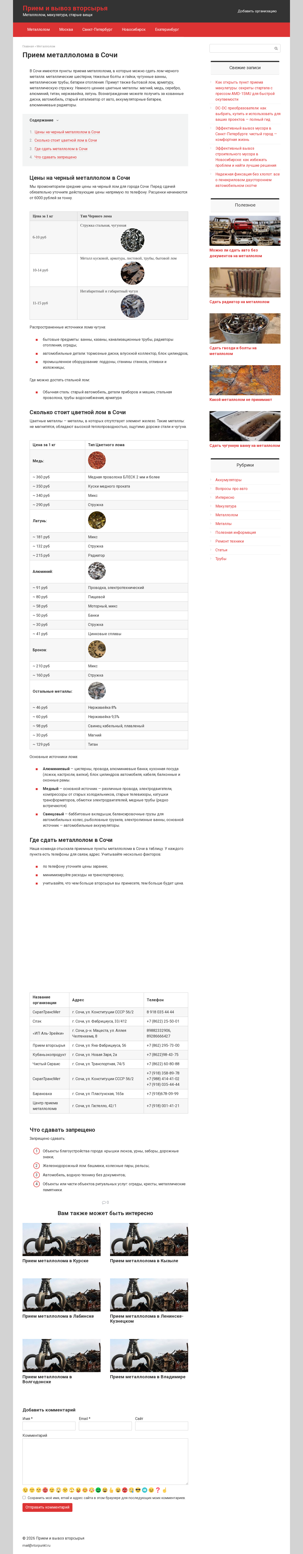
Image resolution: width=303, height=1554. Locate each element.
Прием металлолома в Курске (55, 1260)
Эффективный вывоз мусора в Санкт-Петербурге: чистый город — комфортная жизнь (246, 134)
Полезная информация (235, 532)
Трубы (221, 559)
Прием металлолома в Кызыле (144, 1260)
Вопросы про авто (231, 488)
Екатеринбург (167, 29)
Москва (66, 29)
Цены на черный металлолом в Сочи (67, 132)
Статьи (221, 550)
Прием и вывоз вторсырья (65, 8)
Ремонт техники (229, 541)
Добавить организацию (257, 11)
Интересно (224, 497)
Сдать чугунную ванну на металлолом (244, 445)
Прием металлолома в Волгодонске (47, 1379)
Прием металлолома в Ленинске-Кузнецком (146, 1318)
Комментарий (34, 1435)
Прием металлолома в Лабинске (58, 1316)
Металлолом (38, 29)
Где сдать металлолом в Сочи (61, 149)
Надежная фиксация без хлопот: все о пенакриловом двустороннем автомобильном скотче (247, 180)
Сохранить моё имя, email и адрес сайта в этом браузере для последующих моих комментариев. (107, 1498)
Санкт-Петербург (97, 29)
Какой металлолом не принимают (240, 399)
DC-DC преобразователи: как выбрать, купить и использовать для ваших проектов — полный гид (248, 114)
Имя (27, 1418)
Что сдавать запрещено (56, 157)
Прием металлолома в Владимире (148, 1376)
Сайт (139, 1418)
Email (84, 1418)
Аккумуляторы (228, 480)
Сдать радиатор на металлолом (239, 302)
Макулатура (225, 506)
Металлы (223, 523)
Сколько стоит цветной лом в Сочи (66, 140)
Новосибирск (134, 29)
